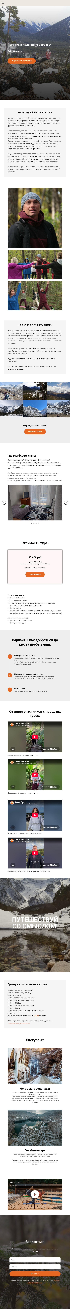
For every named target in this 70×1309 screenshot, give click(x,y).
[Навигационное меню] (3, 3)
